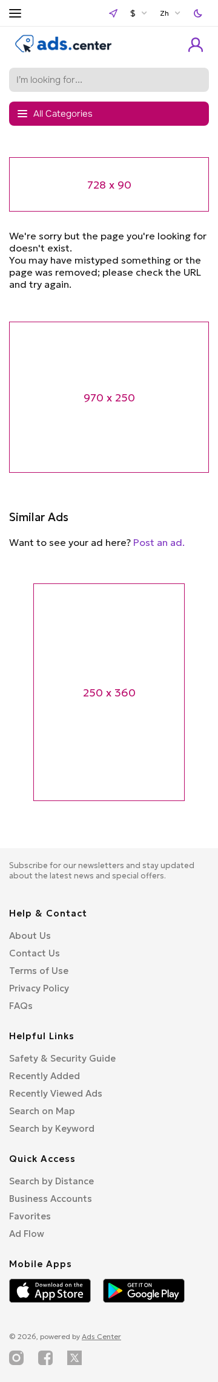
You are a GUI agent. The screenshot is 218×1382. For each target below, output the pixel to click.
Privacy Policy (39, 988)
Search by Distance (51, 1181)
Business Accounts (50, 1198)
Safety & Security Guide (62, 1058)
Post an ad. (159, 542)
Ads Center (101, 1336)
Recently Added (44, 1076)
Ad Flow (26, 1233)
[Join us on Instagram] (16, 1358)
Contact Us (34, 953)
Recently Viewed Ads (55, 1093)
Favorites (30, 1216)
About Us (30, 935)
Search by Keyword (51, 1128)
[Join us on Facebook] (45, 1358)
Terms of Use (38, 970)
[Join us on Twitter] (74, 1358)
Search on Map (42, 1111)
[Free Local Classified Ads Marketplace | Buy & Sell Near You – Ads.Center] (63, 50)
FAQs (21, 1005)
